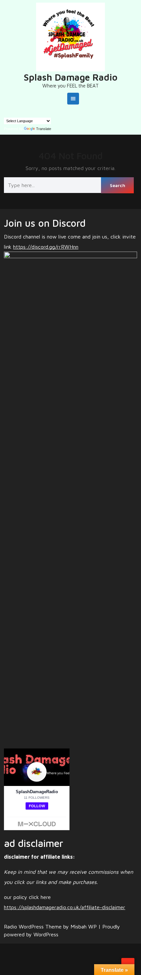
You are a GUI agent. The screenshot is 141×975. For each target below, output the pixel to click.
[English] (7, 113)
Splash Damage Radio (70, 77)
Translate (43, 129)
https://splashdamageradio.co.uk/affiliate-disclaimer (64, 907)
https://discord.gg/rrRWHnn (45, 247)
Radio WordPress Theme (33, 926)
